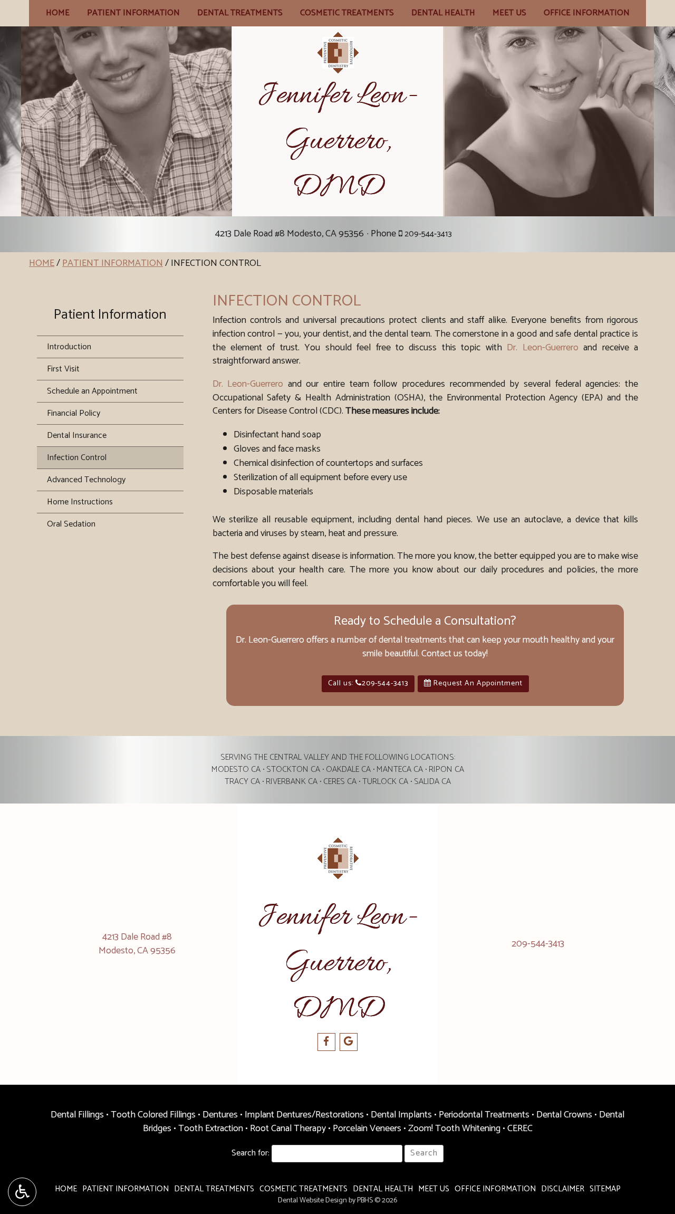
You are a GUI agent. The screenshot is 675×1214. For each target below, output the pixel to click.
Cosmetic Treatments (347, 13)
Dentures (220, 1115)
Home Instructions (80, 502)
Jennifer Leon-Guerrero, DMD (337, 142)
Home (58, 13)
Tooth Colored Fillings (153, 1115)
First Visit (63, 369)
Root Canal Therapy (288, 1128)
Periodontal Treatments (484, 1115)
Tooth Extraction (210, 1128)
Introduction (69, 347)
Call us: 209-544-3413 (368, 683)
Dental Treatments (240, 13)
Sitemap (605, 1189)
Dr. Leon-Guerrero (542, 348)
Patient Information (133, 13)
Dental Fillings (77, 1115)
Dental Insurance (77, 435)
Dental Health (443, 13)
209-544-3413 (428, 234)
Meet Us (509, 13)
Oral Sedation (71, 524)
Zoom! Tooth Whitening (454, 1128)
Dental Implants (401, 1115)
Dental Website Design (312, 1200)
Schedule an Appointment (92, 391)
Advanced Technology (86, 480)
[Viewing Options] (22, 1192)
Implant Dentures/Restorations (304, 1115)
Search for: (250, 1154)
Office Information (587, 13)
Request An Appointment (477, 683)
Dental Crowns (564, 1115)
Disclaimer (562, 1189)
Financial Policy (73, 413)
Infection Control (77, 458)
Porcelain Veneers (367, 1128)
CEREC (520, 1128)
